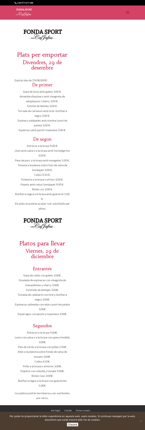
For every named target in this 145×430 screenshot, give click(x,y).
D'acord (72, 424)
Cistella (68, 410)
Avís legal (55, 410)
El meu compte (83, 410)
